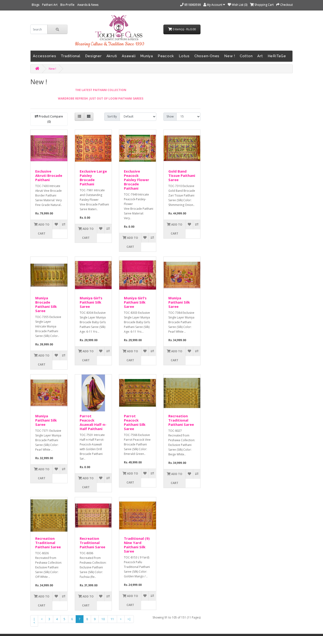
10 (103, 619)
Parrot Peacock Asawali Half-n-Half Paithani (93, 422)
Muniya (146, 56)
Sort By (112, 116)
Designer (93, 56)
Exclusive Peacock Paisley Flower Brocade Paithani (136, 180)
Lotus (184, 56)
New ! (229, 56)
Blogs (35, 5)
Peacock (166, 56)
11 (112, 619)
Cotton (246, 56)
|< (34, 621)
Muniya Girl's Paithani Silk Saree (91, 302)
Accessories (44, 56)
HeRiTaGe (277, 56)
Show (170, 116)
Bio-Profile (67, 5)
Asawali (128, 56)
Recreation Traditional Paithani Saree (181, 420)
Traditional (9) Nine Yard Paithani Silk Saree (137, 544)
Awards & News (87, 5)
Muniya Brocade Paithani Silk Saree (46, 304)
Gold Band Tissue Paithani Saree (181, 175)
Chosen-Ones (206, 56)
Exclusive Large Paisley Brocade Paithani (93, 177)
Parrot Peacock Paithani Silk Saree (134, 422)
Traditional (70, 56)
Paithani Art (49, 5)
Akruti (111, 56)
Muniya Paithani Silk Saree (179, 302)
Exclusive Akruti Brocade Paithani (48, 175)
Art (260, 56)
